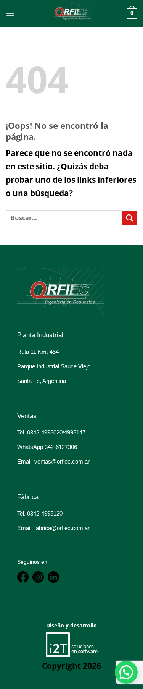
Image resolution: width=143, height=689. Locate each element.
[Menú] (10, 13)
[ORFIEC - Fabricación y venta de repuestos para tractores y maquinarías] (72, 13)
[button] (126, 672)
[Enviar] (129, 218)
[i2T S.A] (72, 643)
